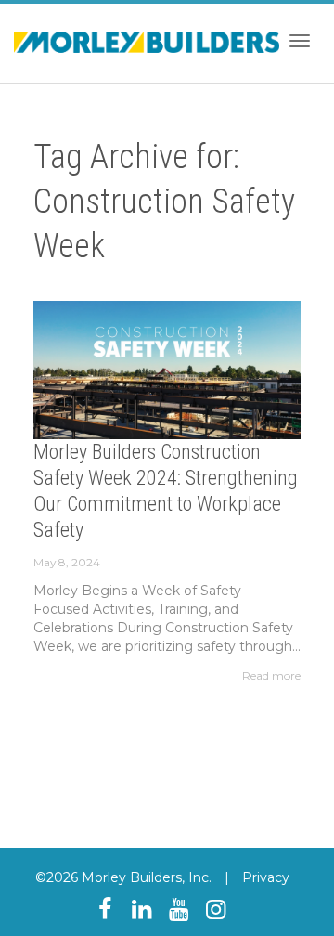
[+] (167, 370)
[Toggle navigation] (299, 41)
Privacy (265, 877)
